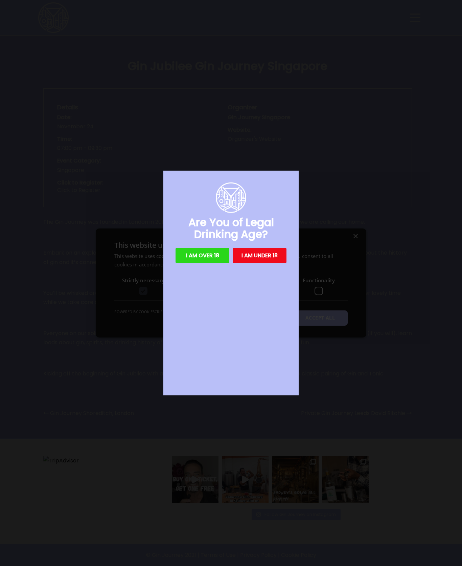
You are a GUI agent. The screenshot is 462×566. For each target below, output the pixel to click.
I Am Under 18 (259, 255)
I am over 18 (202, 255)
